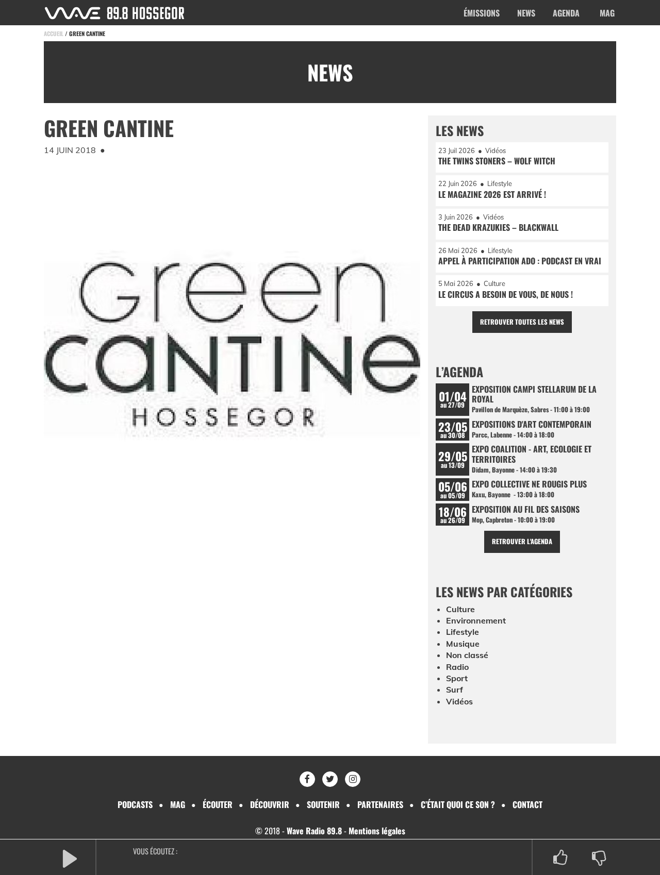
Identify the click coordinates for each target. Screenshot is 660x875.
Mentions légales (377, 830)
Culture (460, 609)
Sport (457, 678)
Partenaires (380, 804)
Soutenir (323, 804)
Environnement (476, 620)
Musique (463, 643)
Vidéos (459, 701)
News (526, 13)
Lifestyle (462, 632)
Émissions (482, 13)
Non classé (467, 655)
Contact (527, 804)
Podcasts (135, 804)
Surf (454, 689)
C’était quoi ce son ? (458, 804)
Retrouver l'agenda (522, 541)
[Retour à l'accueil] (114, 13)
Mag (607, 13)
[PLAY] (69, 858)
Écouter (218, 804)
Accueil (53, 33)
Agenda (566, 13)
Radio (457, 667)
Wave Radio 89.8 (314, 830)
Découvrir (269, 804)
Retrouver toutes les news (522, 322)
